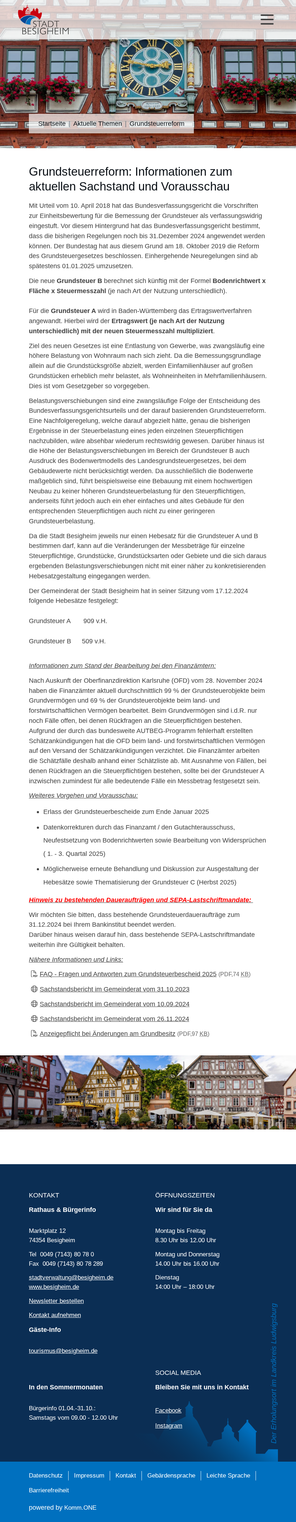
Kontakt (126, 1475)
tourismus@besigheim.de (63, 1350)
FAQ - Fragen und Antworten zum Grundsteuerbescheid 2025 (145, 974)
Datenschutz (46, 1475)
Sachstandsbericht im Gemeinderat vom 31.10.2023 (115, 989)
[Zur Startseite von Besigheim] (70, 19)
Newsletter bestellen (56, 1301)
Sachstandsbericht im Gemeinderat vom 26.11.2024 (114, 1018)
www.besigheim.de (54, 1286)
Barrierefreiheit (49, 1490)
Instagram (168, 1425)
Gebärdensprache (171, 1475)
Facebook (168, 1410)
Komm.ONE (80, 1507)
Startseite (52, 123)
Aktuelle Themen (97, 123)
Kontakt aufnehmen (55, 1315)
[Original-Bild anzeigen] (148, 1092)
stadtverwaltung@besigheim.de (71, 1277)
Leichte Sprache (228, 1475)
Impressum (89, 1475)
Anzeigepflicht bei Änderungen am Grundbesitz (124, 1033)
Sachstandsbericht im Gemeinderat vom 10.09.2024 (115, 1004)
